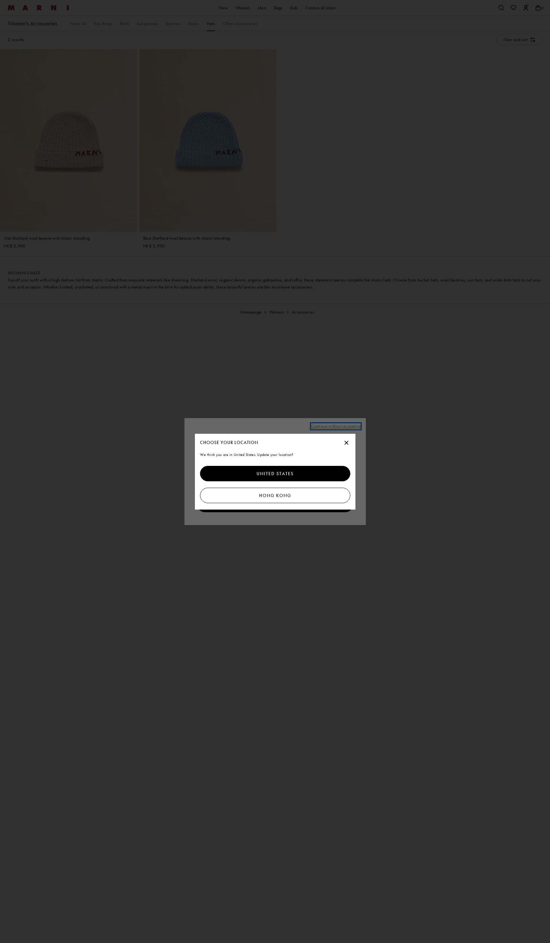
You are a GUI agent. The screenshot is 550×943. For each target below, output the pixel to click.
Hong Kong (275, 495)
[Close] (346, 443)
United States (275, 473)
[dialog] (275, 472)
